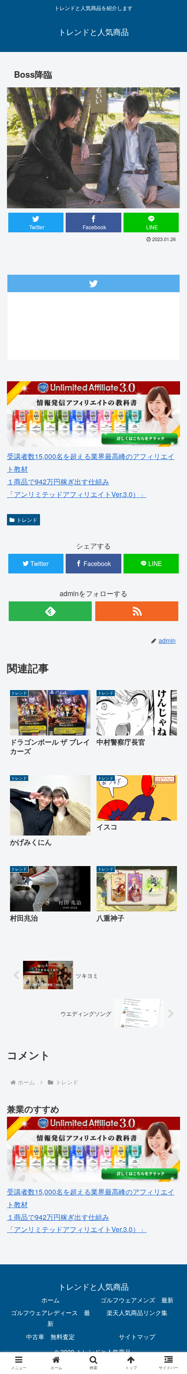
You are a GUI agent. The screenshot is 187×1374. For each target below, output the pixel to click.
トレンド (27, 519)
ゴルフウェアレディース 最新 (50, 1318)
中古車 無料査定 (50, 1336)
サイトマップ (137, 1336)
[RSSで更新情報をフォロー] (136, 611)
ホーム (50, 1299)
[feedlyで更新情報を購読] (50, 611)
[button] (169, 977)
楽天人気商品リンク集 (137, 1312)
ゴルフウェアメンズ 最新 (137, 1299)
